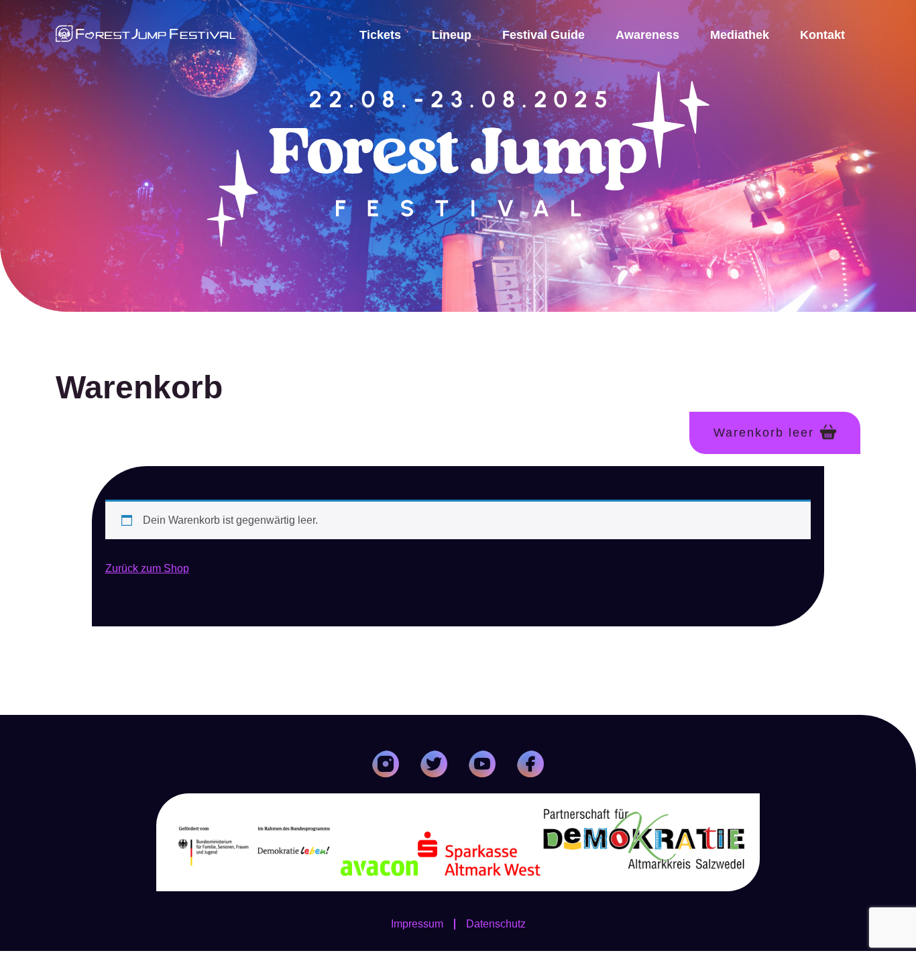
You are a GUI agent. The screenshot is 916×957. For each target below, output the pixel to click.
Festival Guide (543, 35)
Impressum (417, 924)
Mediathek (739, 35)
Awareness (647, 35)
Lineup (451, 35)
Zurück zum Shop (147, 568)
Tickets (380, 35)
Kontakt (822, 35)
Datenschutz (496, 924)
